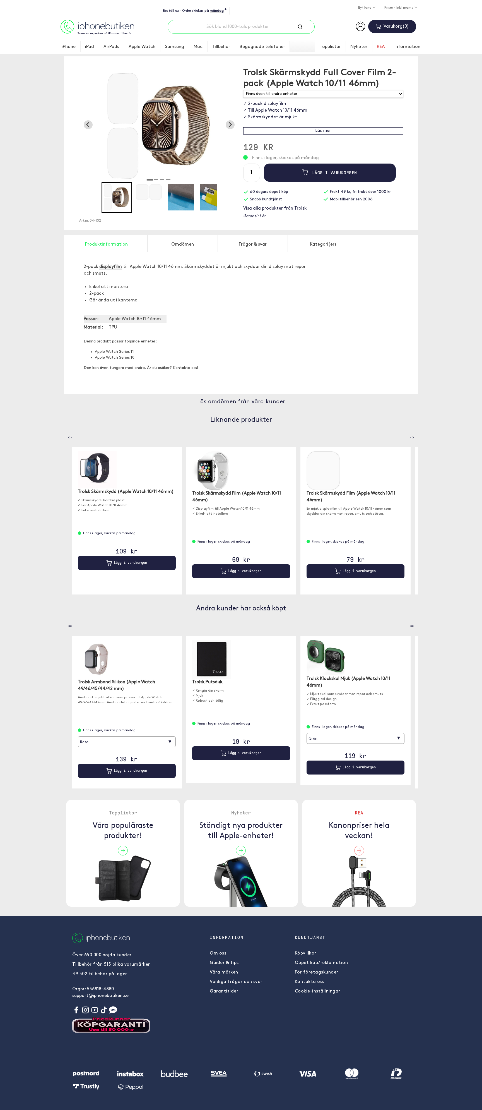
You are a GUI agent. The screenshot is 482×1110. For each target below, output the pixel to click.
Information (407, 47)
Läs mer (323, 131)
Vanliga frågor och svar (236, 982)
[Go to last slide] (88, 124)
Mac (198, 47)
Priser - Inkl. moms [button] (399, 7)
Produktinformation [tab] (106, 244)
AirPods (111, 47)
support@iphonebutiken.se (100, 996)
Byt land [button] (365, 7)
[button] (117, 197)
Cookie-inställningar (317, 991)
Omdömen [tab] (182, 244)
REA (381, 47)
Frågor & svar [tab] (253, 244)
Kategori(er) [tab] (323, 244)
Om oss (218, 953)
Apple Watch (142, 47)
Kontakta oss (309, 982)
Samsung (174, 47)
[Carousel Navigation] (66, 435)
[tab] (150, 180)
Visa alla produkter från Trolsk (275, 208)
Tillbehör (221, 47)
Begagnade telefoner (262, 47)
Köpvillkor (305, 953)
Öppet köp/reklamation (321, 963)
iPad (89, 47)
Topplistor (330, 47)
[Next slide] (230, 124)
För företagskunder (316, 972)
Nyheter (358, 47)
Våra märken (224, 972)
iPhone (69, 47)
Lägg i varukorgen (333, 172)
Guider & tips (224, 963)
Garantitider (224, 991)
